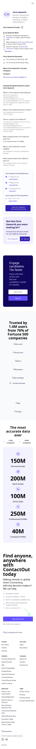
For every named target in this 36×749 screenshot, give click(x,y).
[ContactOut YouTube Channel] (6, 739)
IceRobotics (10, 37)
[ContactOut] (10, 3)
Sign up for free (18, 619)
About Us (23, 659)
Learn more (18, 292)
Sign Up (18, 298)
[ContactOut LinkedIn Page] (3, 739)
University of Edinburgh (25, 42)
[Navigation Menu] (33, 3)
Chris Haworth (19, 12)
